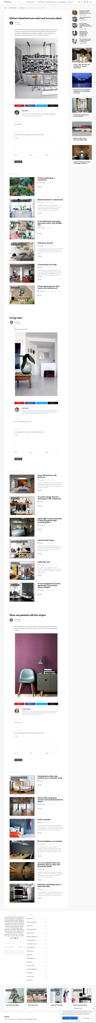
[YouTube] (88, 2)
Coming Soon (70, 2)
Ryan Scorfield (42, 228)
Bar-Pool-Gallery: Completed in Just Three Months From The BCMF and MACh (85, 25)
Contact (34, 1019)
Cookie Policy (78, 1020)
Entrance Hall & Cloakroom (19, 421)
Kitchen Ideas (22, 7)
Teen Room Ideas (30, 976)
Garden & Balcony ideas (51, 2)
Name (16, 155)
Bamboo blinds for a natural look (50, 199)
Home (5, 7)
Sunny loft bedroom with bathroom (47, 476)
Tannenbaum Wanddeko (12, 1005)
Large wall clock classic (57, 1005)
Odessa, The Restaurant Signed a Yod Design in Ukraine (81, 162)
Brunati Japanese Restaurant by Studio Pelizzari (81, 115)
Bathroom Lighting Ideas (31, 922)
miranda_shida (42, 182)
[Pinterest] (79, 2)
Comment (16, 137)
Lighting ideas (29, 962)
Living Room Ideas (23, 541)
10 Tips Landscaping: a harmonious (46, 179)
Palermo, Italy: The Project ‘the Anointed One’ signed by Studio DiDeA (81, 66)
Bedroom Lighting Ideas (31, 929)
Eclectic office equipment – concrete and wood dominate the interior (50, 800)
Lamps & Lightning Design (62, 2)
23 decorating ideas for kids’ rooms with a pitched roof (49, 287)
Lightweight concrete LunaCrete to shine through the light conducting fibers (50, 520)
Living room (28, 421)
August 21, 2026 (82, 15)
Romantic (20, 124)
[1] (74, 12)
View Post (39, 186)
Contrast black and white (47, 264)
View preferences (86, 1018)
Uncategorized (30, 980)
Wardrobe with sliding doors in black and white (49, 885)
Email (31, 155)
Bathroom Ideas (30, 918)
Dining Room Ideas (15, 266)
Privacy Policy (29, 1019)
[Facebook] (85, 2)
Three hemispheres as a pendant (50, 841)
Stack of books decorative (80, 1005)
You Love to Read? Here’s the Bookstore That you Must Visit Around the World (49, 865)
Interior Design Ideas (30, 2)
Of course (16, 722)
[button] (93, 1008)
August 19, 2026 (82, 43)
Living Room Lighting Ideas (32, 969)
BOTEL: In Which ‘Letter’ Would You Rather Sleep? (80, 139)
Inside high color (44, 562)
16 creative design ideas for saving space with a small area (49, 498)
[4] (74, 33)
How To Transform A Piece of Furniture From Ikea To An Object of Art (85, 40)
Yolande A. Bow (42, 291)
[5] (74, 41)
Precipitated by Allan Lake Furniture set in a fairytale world (50, 777)
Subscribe (21, 947)
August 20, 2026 (82, 29)
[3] (74, 25)
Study (20, 722)
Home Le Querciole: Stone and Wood (85, 18)
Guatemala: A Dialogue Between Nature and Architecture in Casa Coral (85, 12)
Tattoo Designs (29, 972)
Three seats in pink (33, 1005)
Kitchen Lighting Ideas (31, 958)
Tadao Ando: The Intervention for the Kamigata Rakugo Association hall (83, 33)
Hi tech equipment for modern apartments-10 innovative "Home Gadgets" (49, 585)
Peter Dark (16, 22)
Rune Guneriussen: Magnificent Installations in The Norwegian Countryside (81, 91)
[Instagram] (82, 2)
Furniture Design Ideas (41, 2)
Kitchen (15, 124)
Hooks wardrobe (44, 819)
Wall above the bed (45, 243)
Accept (70, 1018)
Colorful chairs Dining (46, 540)
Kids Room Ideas (30, 951)
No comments (18, 24)
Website (46, 155)
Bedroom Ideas (14, 244)
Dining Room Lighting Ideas (32, 936)
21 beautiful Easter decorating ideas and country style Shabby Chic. (50, 223)
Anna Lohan (41, 202)
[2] (74, 19)
